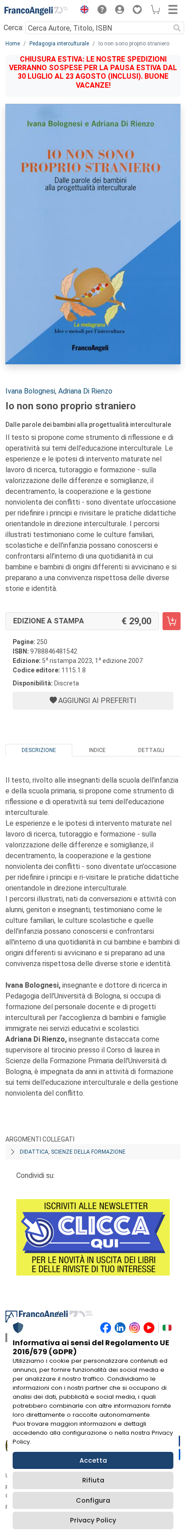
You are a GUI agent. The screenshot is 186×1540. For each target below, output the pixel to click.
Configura (93, 1500)
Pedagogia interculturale (59, 43)
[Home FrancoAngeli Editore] (36, 11)
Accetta (93, 1460)
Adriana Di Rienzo (85, 391)
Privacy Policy (93, 1520)
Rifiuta (93, 1480)
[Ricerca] (177, 28)
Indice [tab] (97, 750)
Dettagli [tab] (151, 750)
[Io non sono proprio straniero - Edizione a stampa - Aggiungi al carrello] (172, 621)
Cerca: (13, 27)
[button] (82, 11)
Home (12, 43)
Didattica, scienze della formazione (73, 1152)
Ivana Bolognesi (30, 391)
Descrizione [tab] (39, 750)
